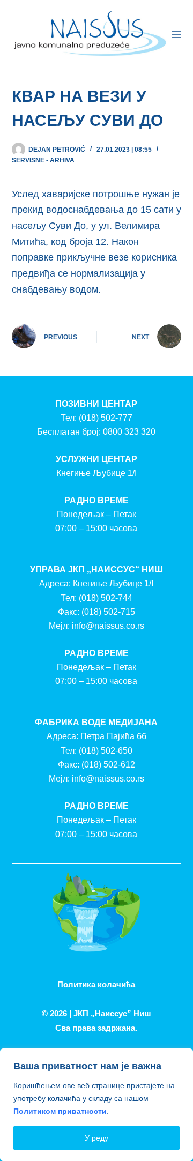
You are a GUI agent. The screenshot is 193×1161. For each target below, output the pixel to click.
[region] (96, 1104)
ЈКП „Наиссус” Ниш (112, 1013)
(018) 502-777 (105, 417)
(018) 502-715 (108, 611)
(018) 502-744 (105, 597)
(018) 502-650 (105, 750)
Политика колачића (96, 984)
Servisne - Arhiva (43, 160)
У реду (96, 1138)
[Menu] (176, 34)
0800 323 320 (129, 431)
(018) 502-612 (108, 764)
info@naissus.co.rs (108, 625)
